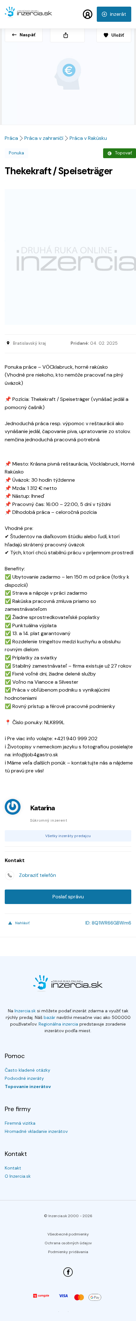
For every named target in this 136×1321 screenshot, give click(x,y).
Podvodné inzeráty (24, 1078)
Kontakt (13, 1168)
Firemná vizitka (20, 1123)
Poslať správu (68, 896)
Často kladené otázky (27, 1070)
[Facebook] (68, 1272)
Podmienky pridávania (68, 1251)
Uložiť (117, 35)
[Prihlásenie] (88, 14)
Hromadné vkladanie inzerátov (36, 1131)
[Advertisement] (68, 257)
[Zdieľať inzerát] (67, 35)
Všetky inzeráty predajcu (68, 835)
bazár (49, 1017)
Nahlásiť (22, 922)
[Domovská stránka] (28, 15)
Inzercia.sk (25, 1011)
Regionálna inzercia (58, 1024)
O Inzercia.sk (18, 1176)
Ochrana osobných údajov (68, 1243)
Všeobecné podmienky (68, 1234)
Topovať (123, 153)
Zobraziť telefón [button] (37, 875)
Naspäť (27, 35)
